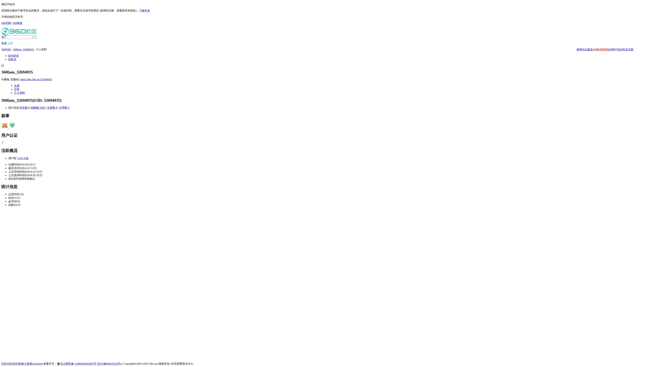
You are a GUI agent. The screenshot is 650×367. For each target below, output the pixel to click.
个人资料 (19, 92)
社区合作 (6, 363)
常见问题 (628, 49)
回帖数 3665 (38, 107)
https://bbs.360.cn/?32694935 (36, 79)
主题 (16, 85)
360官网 (6, 23)
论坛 (584, 49)
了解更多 (144, 10)
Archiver (37, 363)
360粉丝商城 (600, 49)
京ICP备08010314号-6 (109, 363)
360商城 (17, 23)
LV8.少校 (23, 158)
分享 (16, 89)
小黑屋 (28, 363)
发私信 (12, 59)
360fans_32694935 (23, 49)
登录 (4, 43)
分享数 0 (64, 107)
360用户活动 (615, 49)
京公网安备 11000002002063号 (78, 363)
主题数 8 (52, 107)
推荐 (579, 49)
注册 (10, 43)
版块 (590, 49)
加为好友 (13, 55)
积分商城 (18, 363)
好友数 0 (25, 107)
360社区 (6, 49)
